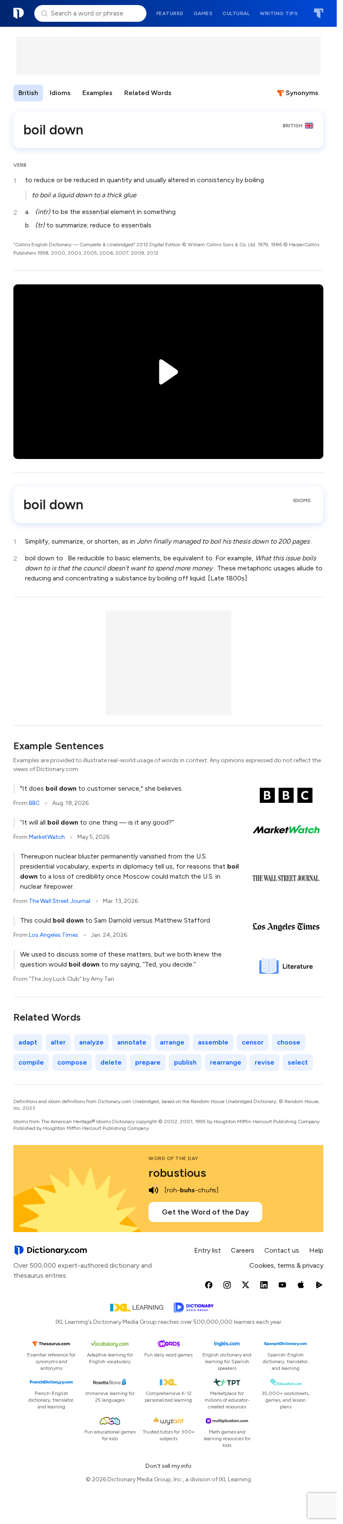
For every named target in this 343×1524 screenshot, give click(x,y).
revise (264, 1062)
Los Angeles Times (53, 935)
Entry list (207, 1250)
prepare (148, 1062)
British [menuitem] (28, 93)
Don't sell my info (169, 1466)
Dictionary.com (18, 13)
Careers (242, 1250)
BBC (34, 803)
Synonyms (302, 93)
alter (58, 1042)
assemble (213, 1042)
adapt (27, 1042)
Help (316, 1250)
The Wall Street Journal (59, 901)
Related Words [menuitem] (148, 93)
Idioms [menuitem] (60, 93)
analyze (91, 1042)
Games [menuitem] (203, 13)
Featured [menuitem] (170, 13)
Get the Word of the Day (205, 1212)
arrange (172, 1042)
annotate (131, 1042)
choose (288, 1042)
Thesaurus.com (318, 13)
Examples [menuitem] (97, 93)
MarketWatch (47, 837)
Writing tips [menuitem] (279, 13)
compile (31, 1062)
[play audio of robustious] (153, 1190)
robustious (177, 1173)
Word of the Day (173, 1158)
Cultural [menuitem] (236, 13)
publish (185, 1062)
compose (72, 1062)
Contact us (281, 1250)
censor (253, 1042)
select (298, 1062)
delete (111, 1062)
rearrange (225, 1062)
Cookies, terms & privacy (286, 1265)
